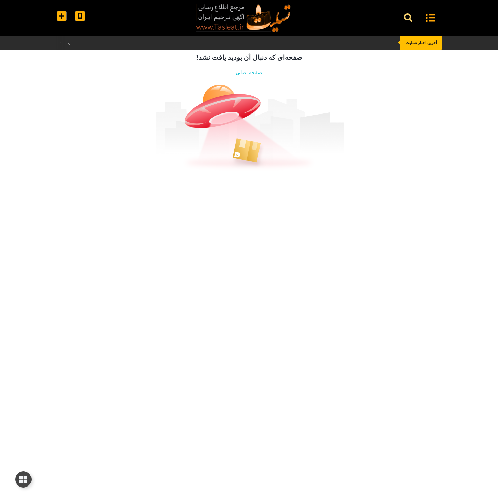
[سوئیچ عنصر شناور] (23, 479)
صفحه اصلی (249, 72)
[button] (408, 18)
